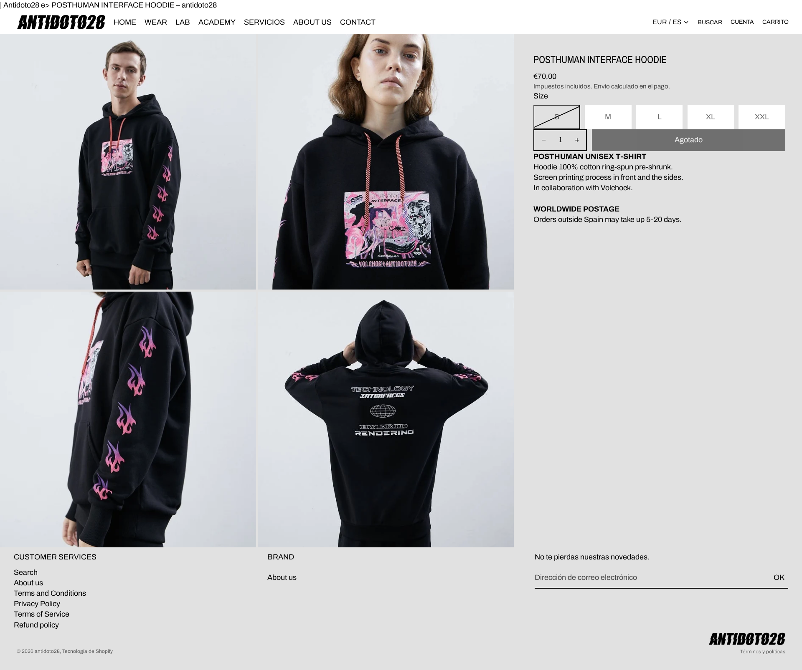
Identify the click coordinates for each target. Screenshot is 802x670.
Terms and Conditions (50, 593)
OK (779, 577)
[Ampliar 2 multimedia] (386, 162)
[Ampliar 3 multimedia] (128, 419)
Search (26, 572)
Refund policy (36, 625)
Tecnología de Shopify (87, 651)
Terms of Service (41, 614)
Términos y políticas (762, 652)
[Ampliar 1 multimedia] (128, 162)
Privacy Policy (37, 603)
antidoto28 (47, 651)
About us (28, 583)
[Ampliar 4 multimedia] (386, 419)
